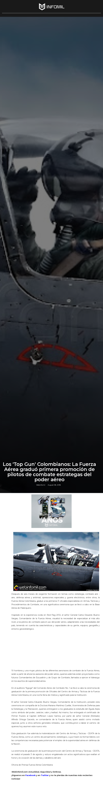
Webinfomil (40, 485)
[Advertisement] (55, 651)
